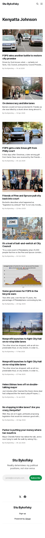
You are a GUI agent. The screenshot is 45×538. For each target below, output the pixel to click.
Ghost (28, 519)
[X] (20, 497)
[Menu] (41, 4)
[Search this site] (37, 4)
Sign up (22, 513)
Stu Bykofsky (10, 4)
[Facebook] (25, 497)
